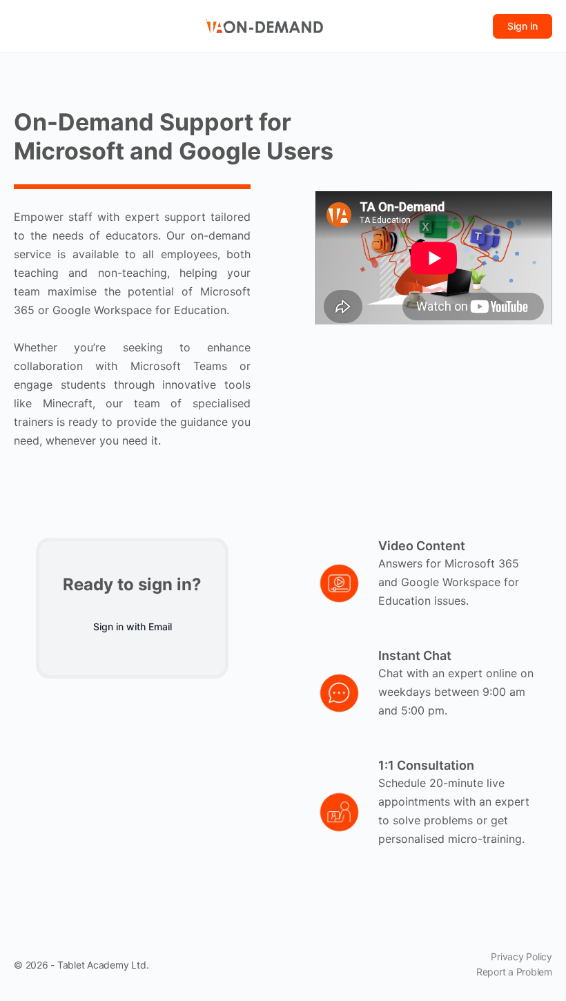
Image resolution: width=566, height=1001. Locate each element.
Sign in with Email (132, 626)
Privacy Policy (521, 956)
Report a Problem (514, 972)
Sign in (522, 26)
